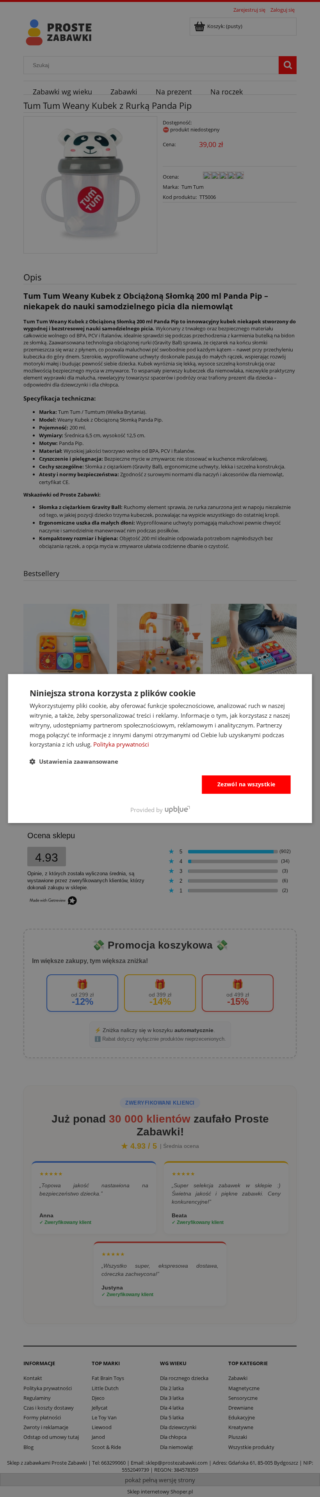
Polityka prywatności (121, 744)
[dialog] (160, 748)
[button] (74, 761)
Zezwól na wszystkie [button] (246, 784)
